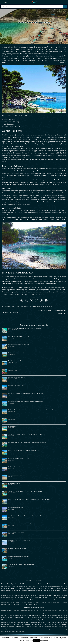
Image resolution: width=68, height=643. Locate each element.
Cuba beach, (51, 588)
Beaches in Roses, (24, 620)
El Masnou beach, (20, 624)
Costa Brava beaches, (60, 624)
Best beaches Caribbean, (34, 591)
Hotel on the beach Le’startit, (41, 629)
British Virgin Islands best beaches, (46, 586)
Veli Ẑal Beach (9, 124)
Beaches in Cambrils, (25, 617)
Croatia (47, 135)
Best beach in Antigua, (7, 584)
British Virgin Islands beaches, (34, 597)
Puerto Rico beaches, (51, 584)
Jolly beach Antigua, (25, 602)
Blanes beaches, (49, 627)
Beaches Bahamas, (48, 591)
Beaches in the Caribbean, (39, 588)
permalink (49, 306)
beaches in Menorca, (15, 615)
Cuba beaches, (62, 584)
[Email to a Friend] (36, 300)
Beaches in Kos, (17, 611)
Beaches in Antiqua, (13, 602)
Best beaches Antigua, (17, 597)
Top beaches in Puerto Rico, (53, 595)
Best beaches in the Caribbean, (35, 584)
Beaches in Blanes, (13, 617)
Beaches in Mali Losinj (11, 122)
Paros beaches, (46, 620)
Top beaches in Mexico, (37, 595)
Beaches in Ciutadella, (28, 615)
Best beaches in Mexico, (29, 593)
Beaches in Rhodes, (11, 613)
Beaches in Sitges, (36, 620)
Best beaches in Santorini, (21, 622)
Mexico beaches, (41, 593)
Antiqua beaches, (6, 600)
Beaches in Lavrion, (28, 611)
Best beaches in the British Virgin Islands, (43, 602)
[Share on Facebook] (26, 300)
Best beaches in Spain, (55, 622)
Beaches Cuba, (48, 597)
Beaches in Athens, (6, 611)
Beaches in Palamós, (13, 620)
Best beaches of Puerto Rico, (26, 586)
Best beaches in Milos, (46, 624)
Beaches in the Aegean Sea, (40, 613)
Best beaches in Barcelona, (58, 629)
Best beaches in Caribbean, (21, 595)
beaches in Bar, (54, 613)
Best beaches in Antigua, (8, 586)
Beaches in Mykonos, (51, 611)
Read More (44, 640)
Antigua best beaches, (60, 597)
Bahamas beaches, (52, 593)
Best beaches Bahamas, (53, 600)
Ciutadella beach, (12, 629)
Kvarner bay (24, 306)
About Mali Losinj (9, 120)
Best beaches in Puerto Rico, (12, 593)
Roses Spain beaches (17, 631)
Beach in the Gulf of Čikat (13, 126)
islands (40, 135)
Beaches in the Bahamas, (19, 591)
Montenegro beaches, (8, 627)
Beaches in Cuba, (20, 584)
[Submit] (65, 6)
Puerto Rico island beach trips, (36, 600)
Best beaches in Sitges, (25, 629)
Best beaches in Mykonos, (23, 627)
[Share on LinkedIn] (46, 300)
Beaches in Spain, (55, 615)
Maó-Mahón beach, (58, 620)
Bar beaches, (34, 622)
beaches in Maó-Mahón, (42, 615)
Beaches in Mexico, (24, 588)
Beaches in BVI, (17, 604)
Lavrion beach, (42, 622)
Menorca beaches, (37, 627)
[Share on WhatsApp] (21, 300)
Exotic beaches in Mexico (29, 604)
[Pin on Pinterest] (41, 300)
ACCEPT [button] (36, 640)
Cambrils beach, (6, 631)
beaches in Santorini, (24, 613)
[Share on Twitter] (31, 300)
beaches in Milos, (39, 611)
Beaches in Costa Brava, (39, 617)
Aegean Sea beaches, (32, 624)
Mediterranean (33, 306)
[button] (4, 2)
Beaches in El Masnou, (53, 617)
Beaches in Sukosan (12, 312)
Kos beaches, (11, 624)
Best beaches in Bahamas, (19, 600)
